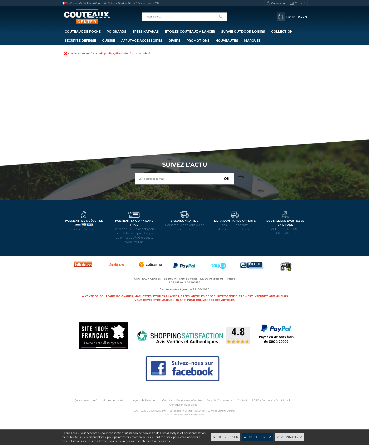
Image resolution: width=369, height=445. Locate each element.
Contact (300, 3)
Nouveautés (227, 40)
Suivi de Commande (219, 400)
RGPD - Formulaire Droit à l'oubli (272, 400)
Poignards (116, 31)
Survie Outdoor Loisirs (243, 31)
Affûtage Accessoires (141, 40)
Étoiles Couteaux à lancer (190, 31)
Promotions (198, 40)
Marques (252, 40)
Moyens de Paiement (144, 400)
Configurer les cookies (183, 404)
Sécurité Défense (80, 40)
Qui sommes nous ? (86, 400)
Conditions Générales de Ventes (182, 400)
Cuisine (108, 40)
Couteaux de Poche (83, 31)
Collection (282, 31)
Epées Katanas (145, 31)
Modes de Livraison (114, 400)
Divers (174, 40)
